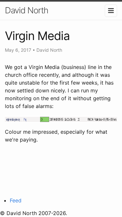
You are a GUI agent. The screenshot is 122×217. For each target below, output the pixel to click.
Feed (15, 200)
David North (26, 10)
